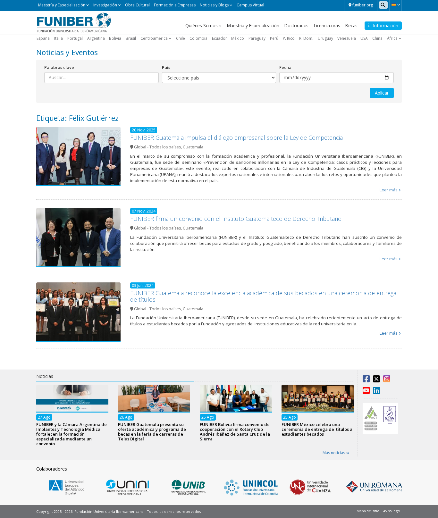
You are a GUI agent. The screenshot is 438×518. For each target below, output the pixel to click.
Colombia (198, 38)
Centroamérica (154, 38)
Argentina (96, 38)
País (166, 67)
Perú (274, 38)
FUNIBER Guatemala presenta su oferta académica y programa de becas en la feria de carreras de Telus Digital (152, 431)
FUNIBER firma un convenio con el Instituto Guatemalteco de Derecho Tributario (235, 218)
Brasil (131, 38)
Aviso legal (391, 510)
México (237, 38)
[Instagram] (386, 380)
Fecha (285, 67)
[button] (395, 5)
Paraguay (256, 38)
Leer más (389, 190)
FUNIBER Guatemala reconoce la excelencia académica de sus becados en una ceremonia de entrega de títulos (263, 296)
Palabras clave (59, 67)
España (43, 38)
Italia (58, 38)
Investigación (105, 5)
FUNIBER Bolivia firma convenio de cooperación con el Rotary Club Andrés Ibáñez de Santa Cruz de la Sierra (235, 431)
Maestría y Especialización (61, 5)
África (392, 38)
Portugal (75, 38)
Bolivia (115, 38)
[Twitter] (376, 380)
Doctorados (296, 25)
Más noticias (334, 452)
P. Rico (289, 38)
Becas (351, 25)
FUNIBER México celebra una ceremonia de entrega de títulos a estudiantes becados (317, 429)
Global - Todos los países (157, 147)
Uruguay (325, 38)
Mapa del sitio (368, 510)
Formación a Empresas (175, 5)
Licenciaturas (327, 25)
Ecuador (219, 38)
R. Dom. (306, 38)
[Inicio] (74, 22)
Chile (180, 38)
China (377, 38)
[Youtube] (366, 392)
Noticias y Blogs (214, 5)
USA (364, 38)
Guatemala (193, 147)
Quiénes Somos (201, 25)
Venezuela (346, 38)
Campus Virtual (250, 5)
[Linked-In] (376, 392)
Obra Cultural (137, 5)
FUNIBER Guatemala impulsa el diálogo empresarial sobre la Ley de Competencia (236, 137)
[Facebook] (366, 380)
